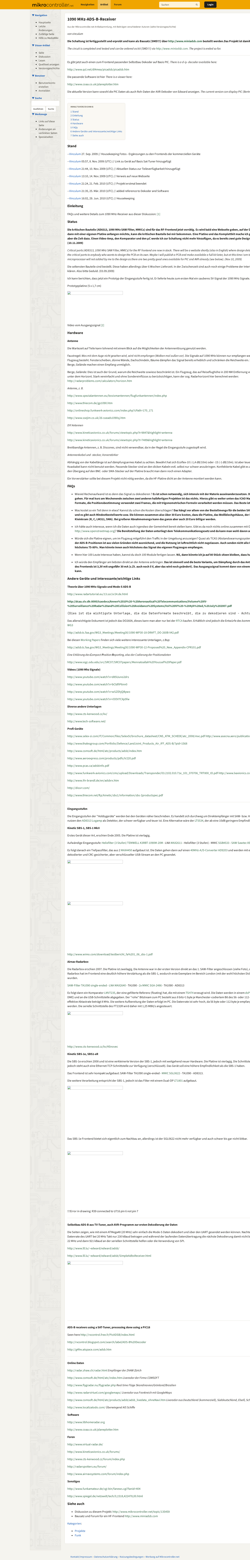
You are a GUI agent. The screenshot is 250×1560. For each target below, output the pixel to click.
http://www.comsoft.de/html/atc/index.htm (94, 1378)
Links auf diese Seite (47, 123)
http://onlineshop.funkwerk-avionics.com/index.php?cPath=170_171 (110, 410)
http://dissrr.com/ (78, 788)
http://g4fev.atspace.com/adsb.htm (89, 1350)
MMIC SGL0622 (171, 1073)
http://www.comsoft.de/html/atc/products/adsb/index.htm (104, 751)
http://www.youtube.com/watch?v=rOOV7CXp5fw (98, 699)
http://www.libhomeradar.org (86, 1422)
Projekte (80, 1531)
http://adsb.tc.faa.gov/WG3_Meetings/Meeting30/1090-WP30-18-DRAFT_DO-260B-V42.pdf (123, 633)
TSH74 (190, 993)
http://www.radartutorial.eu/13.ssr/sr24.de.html (97, 594)
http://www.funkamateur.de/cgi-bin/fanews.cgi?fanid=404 (103, 1489)
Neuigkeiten (87, 4)
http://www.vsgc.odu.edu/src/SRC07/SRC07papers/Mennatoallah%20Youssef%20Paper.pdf (124, 662)
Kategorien (74, 1524)
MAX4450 (126, 850)
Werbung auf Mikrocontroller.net (162, 1557)
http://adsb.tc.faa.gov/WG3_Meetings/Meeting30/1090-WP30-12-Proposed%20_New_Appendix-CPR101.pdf (134, 647)
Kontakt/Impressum (81, 1557)
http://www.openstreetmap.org (94, 531)
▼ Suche (37, 98)
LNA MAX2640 (117, 985)
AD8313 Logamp (92, 821)
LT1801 (178, 1081)
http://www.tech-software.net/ (86, 721)
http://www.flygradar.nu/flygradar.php (91, 1385)
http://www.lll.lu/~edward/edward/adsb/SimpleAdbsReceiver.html (109, 1256)
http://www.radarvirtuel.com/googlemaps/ (94, 1393)
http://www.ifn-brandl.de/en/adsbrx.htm (93, 781)
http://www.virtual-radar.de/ (85, 1444)
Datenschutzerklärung (106, 1557)
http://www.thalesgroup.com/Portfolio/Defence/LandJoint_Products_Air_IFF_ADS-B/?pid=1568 (127, 744)
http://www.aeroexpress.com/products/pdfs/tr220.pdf (101, 758)
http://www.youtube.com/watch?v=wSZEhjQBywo (98, 692)
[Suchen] (196, 4)
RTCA (179, 621)
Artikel (104, 4)
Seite (41, 53)
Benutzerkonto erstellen (47, 85)
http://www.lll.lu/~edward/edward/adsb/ (93, 1248)
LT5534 (199, 821)
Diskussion (45, 57)
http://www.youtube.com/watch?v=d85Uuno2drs (98, 677)
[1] (158, 214)
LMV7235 (109, 993)
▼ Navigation (39, 15)
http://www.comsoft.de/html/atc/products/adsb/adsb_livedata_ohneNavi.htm (116, 1400)
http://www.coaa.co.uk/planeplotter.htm (92, 84)
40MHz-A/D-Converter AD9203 (209, 850)
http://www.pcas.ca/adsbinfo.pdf (88, 766)
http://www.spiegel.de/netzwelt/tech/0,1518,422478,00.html (105, 1496)
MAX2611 (176, 843)
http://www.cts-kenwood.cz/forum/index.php (96, 1459)
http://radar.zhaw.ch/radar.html (87, 1370)
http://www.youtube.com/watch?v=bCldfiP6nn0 (97, 684)
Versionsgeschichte (49, 68)
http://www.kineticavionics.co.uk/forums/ (93, 1452)
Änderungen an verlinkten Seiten (48, 131)
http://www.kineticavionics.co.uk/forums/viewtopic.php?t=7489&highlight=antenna (119, 440)
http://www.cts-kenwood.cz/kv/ (87, 714)
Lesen (42, 61)
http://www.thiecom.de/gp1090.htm (90, 403)
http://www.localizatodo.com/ (86, 1407)
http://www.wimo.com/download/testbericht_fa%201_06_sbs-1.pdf (110, 954)
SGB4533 (223, 843)
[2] (102, 325)
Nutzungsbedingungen (131, 1557)
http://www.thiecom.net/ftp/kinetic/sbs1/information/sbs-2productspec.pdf (115, 795)
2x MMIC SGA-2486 (150, 985)
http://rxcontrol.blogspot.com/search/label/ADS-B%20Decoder (106, 1342)
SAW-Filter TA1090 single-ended (87, 985)
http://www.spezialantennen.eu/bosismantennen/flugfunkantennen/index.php (117, 396)
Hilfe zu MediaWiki (48, 38)
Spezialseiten (46, 137)
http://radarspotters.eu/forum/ (87, 1467)
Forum (118, 4)
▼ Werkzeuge (39, 114)
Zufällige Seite (46, 34)
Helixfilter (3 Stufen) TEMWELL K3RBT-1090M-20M (132, 843)
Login (210, 4)
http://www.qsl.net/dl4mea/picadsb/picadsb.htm (98, 69)
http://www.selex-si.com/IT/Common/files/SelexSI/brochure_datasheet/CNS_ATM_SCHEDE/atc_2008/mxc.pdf (136, 736)
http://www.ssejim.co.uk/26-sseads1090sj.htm (96, 418)
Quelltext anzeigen (49, 64)
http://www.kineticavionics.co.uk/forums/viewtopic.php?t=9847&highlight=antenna (119, 433)
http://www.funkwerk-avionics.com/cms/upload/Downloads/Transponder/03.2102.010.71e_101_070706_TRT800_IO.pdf (142, 773)
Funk (78, 1535)
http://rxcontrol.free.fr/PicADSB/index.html (107, 1335)
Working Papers (90, 640)
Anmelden (44, 91)
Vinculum (75, 154)
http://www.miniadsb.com (185, 41)
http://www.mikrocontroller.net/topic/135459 (141, 1512)
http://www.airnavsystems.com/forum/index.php (98, 1474)
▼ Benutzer (38, 75)
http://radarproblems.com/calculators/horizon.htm (99, 381)
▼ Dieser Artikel (41, 45)
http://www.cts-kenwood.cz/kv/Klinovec (92, 1047)
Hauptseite (45, 22)
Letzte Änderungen (45, 28)
